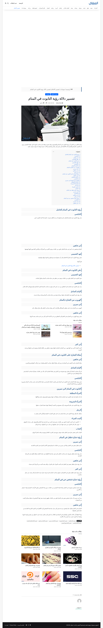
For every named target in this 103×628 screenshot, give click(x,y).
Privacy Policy (13, 625)
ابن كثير (76, 172)
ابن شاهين (75, 157)
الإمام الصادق (75, 165)
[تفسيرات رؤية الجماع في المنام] (30, 558)
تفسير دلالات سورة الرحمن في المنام (52, 565)
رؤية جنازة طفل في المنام (73, 190)
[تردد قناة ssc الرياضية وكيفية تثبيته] (72, 576)
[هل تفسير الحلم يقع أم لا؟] (77, 334)
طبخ (88, 8)
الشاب (76, 188)
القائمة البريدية (20, 625)
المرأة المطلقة (74, 182)
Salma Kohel (59, 103)
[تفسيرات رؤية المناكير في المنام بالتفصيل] (51, 576)
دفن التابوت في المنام (74, 161)
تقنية (91, 8)
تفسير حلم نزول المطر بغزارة (33, 332)
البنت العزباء (75, 187)
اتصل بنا (6, 625)
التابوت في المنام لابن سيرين (72, 180)
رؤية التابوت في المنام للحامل (72, 154)
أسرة (56, 8)
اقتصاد (48, 8)
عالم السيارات (42, 8)
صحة (72, 8)
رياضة (52, 8)
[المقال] (93, 3)
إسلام (60, 8)
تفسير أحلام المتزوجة (63, 521)
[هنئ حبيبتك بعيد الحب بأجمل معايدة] (77, 327)
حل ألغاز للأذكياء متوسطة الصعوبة (32, 547)
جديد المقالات (13, 3)
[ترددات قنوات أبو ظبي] (72, 541)
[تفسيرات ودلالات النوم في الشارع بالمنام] (51, 541)
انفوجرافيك (34, 8)
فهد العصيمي (75, 159)
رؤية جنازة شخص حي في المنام (71, 198)
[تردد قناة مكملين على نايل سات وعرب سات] (30, 576)
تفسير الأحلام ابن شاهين (43, 521)
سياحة (76, 8)
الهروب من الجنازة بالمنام (73, 167)
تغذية (84, 8)
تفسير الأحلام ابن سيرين (53, 521)
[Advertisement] (51, 23)
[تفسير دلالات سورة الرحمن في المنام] (51, 558)
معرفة (80, 8)
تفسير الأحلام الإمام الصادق (32, 521)
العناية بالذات (66, 8)
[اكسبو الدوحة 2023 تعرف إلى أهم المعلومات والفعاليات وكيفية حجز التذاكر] (45, 327)
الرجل (76, 185)
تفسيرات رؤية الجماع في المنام (32, 565)
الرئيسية (21, 3)
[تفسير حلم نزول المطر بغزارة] (45, 334)
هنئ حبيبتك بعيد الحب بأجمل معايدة (63, 325)
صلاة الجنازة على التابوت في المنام (71, 174)
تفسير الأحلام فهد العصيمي (66, 523)
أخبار (96, 8)
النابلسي (76, 156)
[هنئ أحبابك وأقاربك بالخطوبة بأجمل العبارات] (72, 558)
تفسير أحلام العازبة (72, 521)
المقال (86, 625)
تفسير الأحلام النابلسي (77, 523)
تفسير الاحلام (17, 8)
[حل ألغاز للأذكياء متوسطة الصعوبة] (30, 541)
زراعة (29, 8)
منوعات (24, 8)
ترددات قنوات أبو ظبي (76, 547)
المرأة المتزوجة (74, 183)
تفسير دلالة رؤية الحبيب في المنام (70, 265)
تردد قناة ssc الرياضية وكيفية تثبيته (74, 583)
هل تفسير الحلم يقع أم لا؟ (66, 332)
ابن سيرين (75, 169)
